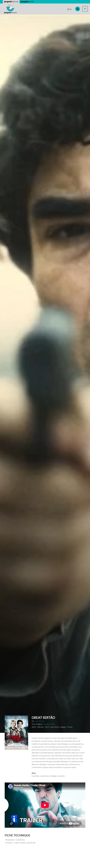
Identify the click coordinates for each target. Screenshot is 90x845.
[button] (85, 8)
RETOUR (4, 17)
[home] (10, 9)
